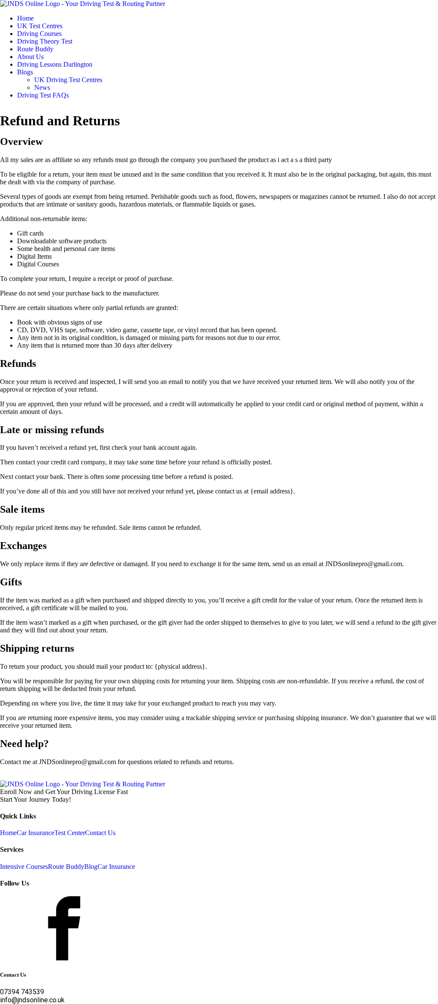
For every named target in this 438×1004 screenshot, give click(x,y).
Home (25, 18)
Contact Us (100, 832)
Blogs (25, 72)
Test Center (69, 832)
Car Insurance (35, 832)
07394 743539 (22, 992)
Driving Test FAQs (43, 95)
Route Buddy (35, 49)
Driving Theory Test (44, 41)
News (42, 87)
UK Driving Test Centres (68, 79)
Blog (91, 866)
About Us (30, 56)
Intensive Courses (24, 866)
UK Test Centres (39, 26)
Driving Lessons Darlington (54, 64)
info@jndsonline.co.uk (32, 1000)
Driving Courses (39, 33)
